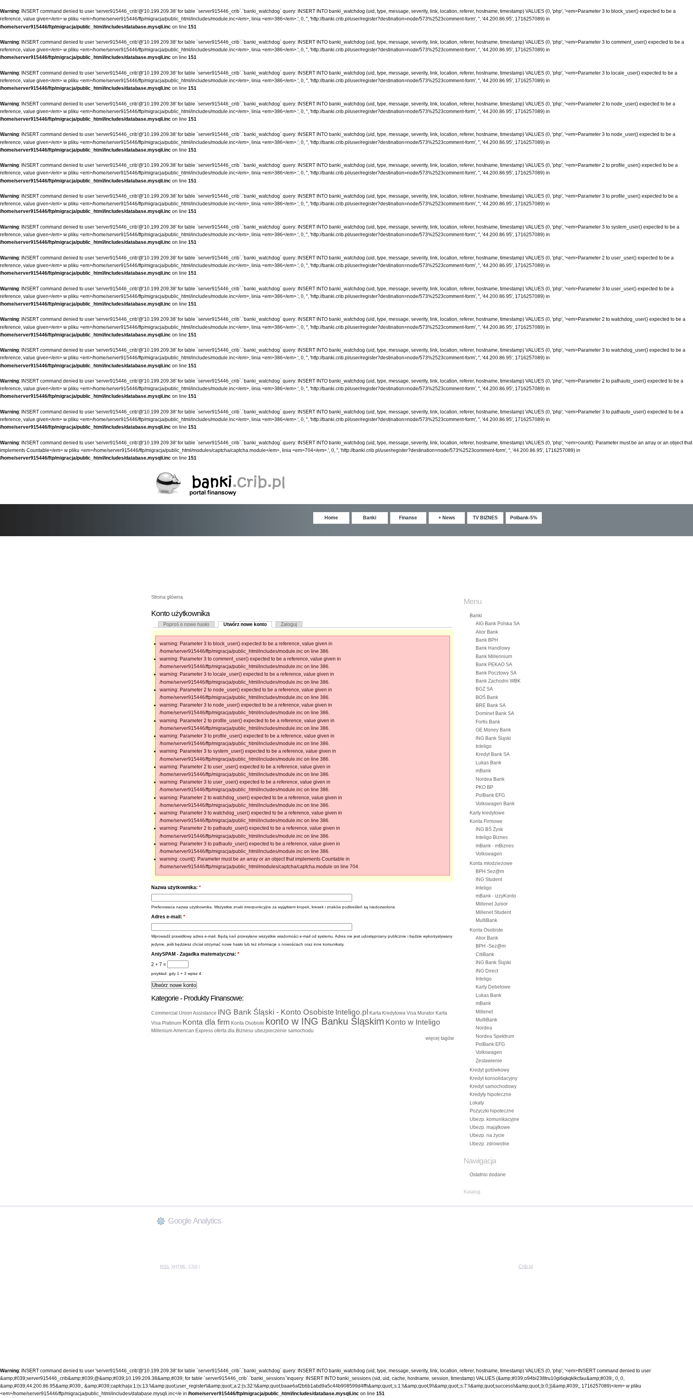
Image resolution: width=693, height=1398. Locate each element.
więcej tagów (440, 1038)
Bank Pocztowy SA (496, 673)
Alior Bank (487, 632)
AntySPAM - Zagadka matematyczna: (195, 954)
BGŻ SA (484, 689)
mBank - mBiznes (495, 846)
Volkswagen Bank (495, 803)
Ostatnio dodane (488, 1174)
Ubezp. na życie (487, 1135)
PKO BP (484, 787)
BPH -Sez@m (491, 946)
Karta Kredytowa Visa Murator (401, 1013)
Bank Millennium (494, 656)
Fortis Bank (488, 722)
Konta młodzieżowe (491, 863)
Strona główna (167, 597)
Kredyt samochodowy (493, 1086)
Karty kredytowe (487, 813)
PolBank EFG (490, 795)
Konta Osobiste (247, 1023)
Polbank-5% (523, 518)
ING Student (489, 879)
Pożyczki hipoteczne (492, 1111)
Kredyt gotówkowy (489, 1070)
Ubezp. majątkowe (490, 1127)
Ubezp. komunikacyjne (494, 1119)
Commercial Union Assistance (184, 1013)
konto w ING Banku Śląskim (324, 1021)
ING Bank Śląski (493, 738)
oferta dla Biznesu (233, 1030)
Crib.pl (526, 1266)
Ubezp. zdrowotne (489, 1144)
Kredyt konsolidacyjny (493, 1078)
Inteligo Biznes (492, 837)
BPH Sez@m (490, 871)
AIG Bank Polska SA (498, 623)
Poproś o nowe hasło (186, 624)
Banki (369, 518)
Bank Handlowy (493, 648)
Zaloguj (289, 624)
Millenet (484, 1012)
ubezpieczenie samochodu (284, 1030)
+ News (446, 518)
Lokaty (477, 1103)
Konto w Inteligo (412, 1022)
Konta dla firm (206, 1022)
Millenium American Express (182, 1030)
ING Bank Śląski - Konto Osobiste (276, 1012)
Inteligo (484, 746)
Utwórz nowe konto (245, 624)
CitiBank (485, 954)
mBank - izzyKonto (496, 896)
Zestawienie (489, 1061)
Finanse (408, 518)
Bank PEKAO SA (494, 664)
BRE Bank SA (491, 705)
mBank (483, 771)
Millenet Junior (492, 904)
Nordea (484, 1028)
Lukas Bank (488, 763)
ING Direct (487, 971)
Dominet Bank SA (495, 713)
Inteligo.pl (351, 1012)
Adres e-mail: (168, 917)
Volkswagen (489, 854)
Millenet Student (493, 912)
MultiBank (486, 920)
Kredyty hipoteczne (490, 1094)
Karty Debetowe (493, 987)
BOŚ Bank (487, 697)
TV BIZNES (485, 518)
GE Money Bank (493, 730)
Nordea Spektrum (495, 1036)
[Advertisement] (346, 560)
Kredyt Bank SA (493, 754)
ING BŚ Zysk (489, 829)
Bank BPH (487, 640)
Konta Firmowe (486, 821)
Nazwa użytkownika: (176, 887)
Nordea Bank (490, 779)
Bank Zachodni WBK (498, 681)
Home (331, 518)
